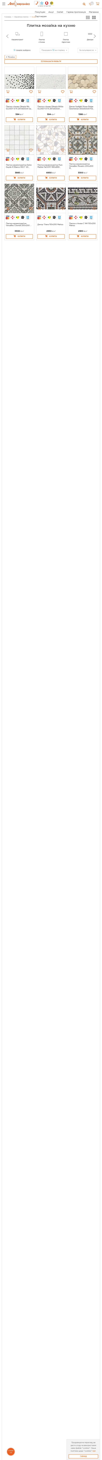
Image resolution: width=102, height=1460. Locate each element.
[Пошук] (84, 4)
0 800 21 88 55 (44, 6)
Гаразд (83, 1456)
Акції (51, 12)
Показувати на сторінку (53, 50)
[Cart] (7, 91)
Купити (21, 119)
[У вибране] (31, 91)
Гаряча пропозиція (76, 12)
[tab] (36, 3)
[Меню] (4, 4)
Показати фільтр (52, 61)
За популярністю (86, 50)
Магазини (94, 12)
